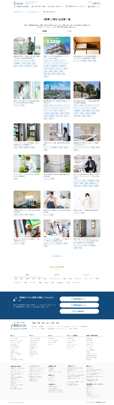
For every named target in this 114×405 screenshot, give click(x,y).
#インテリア (33, 282)
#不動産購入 (17, 63)
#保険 (65, 68)
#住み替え (51, 68)
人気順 (69, 31)
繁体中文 (16, 359)
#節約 (21, 278)
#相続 (61, 71)
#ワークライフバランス (54, 278)
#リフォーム (64, 63)
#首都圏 (96, 185)
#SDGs (46, 105)
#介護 (45, 68)
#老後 (53, 73)
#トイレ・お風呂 (53, 60)
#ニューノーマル (88, 278)
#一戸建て (31, 60)
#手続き (67, 113)
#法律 (45, 116)
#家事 (15, 66)
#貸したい (66, 116)
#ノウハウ (61, 60)
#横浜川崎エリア (94, 183)
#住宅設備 (83, 60)
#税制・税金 (47, 73)
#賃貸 (35, 66)
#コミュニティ (78, 278)
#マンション (17, 60)
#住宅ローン (59, 68)
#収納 (89, 60)
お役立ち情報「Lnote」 (34, 12)
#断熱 (40, 282)
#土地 (23, 63)
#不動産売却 (54, 66)
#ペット (46, 214)
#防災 (52, 282)
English (12, 359)
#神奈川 (85, 185)
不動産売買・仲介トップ (20, 12)
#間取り (46, 76)
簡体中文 (21, 359)
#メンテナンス (55, 63)
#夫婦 (28, 63)
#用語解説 (51, 116)
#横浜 (86, 183)
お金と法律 (86, 274)
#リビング (24, 60)
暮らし (28, 274)
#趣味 (90, 185)
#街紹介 (97, 278)
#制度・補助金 (54, 113)
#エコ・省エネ (58, 105)
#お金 (45, 60)
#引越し (21, 66)
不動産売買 (57, 274)
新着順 (44, 31)
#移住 (70, 278)
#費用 (58, 73)
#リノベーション (65, 108)
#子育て (34, 63)
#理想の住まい (28, 66)
